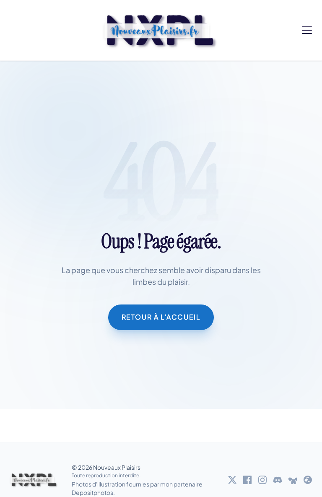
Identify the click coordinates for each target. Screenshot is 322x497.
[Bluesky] (292, 480)
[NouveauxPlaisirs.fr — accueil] (34, 479)
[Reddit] (308, 480)
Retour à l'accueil (161, 316)
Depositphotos (92, 492)
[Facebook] (247, 480)
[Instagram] (262, 480)
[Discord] (277, 480)
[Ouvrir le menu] (307, 30)
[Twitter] (232, 480)
